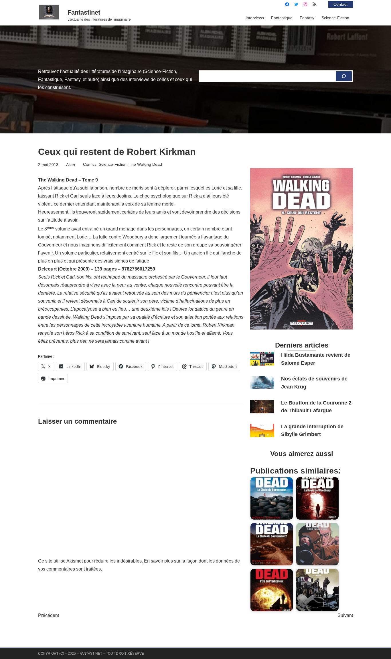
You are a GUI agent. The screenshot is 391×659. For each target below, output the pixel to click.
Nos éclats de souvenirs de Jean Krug (314, 383)
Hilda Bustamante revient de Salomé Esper (315, 359)
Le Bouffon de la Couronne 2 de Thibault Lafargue (316, 407)
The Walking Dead (145, 164)
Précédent (48, 615)
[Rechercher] (344, 76)
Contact (340, 4)
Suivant (345, 615)
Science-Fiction (113, 164)
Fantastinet (84, 12)
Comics (89, 164)
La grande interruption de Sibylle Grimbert (312, 430)
